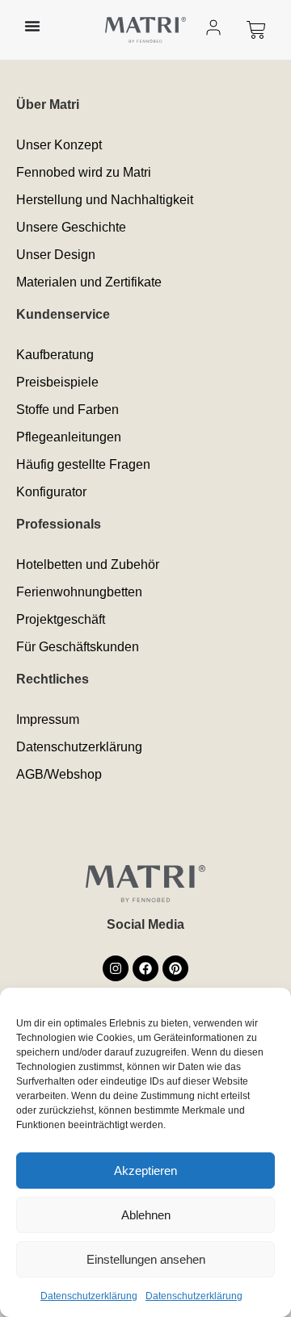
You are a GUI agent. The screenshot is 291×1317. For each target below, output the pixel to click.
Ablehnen (146, 1215)
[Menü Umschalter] (32, 26)
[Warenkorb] (256, 29)
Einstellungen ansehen (145, 1259)
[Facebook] (145, 968)
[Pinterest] (175, 968)
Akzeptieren (145, 1170)
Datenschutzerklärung (88, 1296)
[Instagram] (116, 968)
